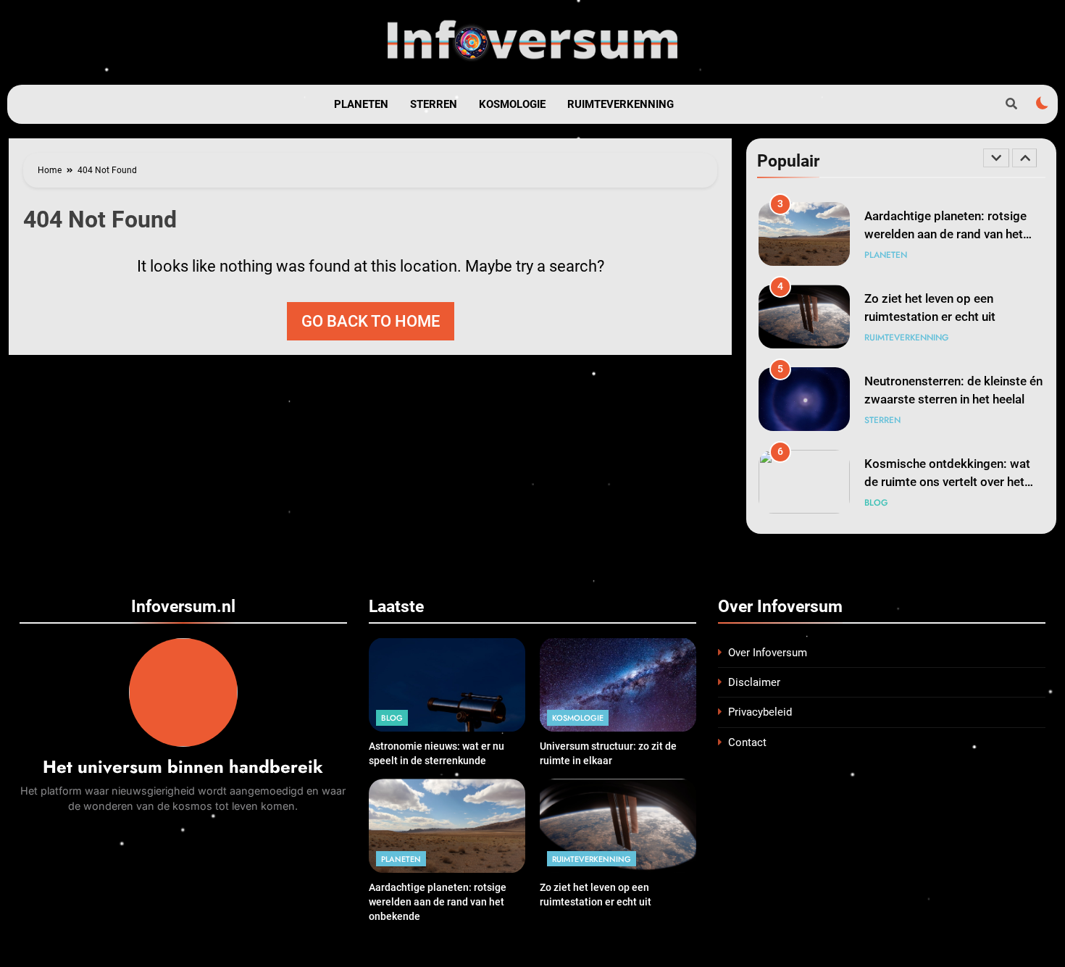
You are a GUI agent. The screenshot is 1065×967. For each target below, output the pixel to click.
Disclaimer (754, 682)
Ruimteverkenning (620, 104)
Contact (747, 742)
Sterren (433, 104)
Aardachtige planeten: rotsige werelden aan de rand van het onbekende (945, 234)
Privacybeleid (760, 712)
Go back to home (370, 321)
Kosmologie (512, 104)
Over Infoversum (767, 652)
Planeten (361, 104)
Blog (876, 502)
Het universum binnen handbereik (183, 766)
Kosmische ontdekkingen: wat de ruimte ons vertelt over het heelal (947, 482)
